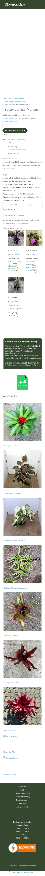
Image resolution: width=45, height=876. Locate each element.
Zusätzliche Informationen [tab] (17, 150)
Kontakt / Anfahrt (22, 800)
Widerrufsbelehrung (22, 793)
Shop (9, 98)
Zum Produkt (12, 267)
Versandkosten (21, 139)
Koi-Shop (22, 803)
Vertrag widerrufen (22, 807)
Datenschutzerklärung (22, 796)
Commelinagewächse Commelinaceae (15, 118)
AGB (22, 790)
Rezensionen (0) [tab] (13, 153)
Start (4, 98)
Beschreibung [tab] (12, 146)
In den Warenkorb (15, 130)
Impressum (22, 786)
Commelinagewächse (9, 121)
